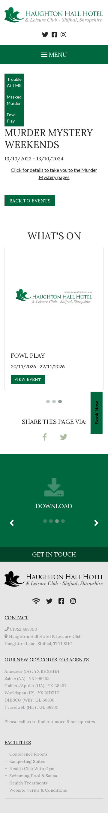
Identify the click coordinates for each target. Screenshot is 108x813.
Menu (57, 54)
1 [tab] (48, 401)
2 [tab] (54, 401)
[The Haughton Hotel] (54, 15)
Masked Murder (14, 100)
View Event (27, 379)
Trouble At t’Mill (14, 82)
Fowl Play (11, 117)
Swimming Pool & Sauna (33, 775)
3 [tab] (60, 401)
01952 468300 (23, 629)
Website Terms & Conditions (38, 790)
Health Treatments (28, 783)
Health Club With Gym (31, 768)
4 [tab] (63, 521)
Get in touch (54, 554)
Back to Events (29, 201)
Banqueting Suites (27, 761)
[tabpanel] (54, 318)
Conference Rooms (28, 754)
